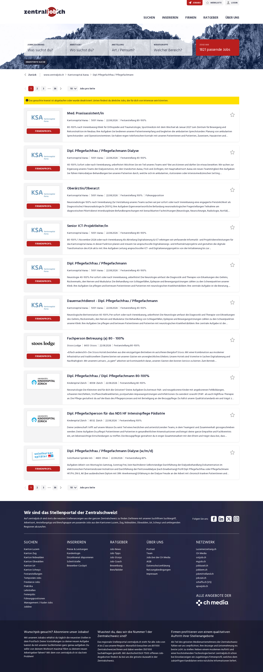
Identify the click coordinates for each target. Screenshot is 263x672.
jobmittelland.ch (205, 574)
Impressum (152, 574)
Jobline (28, 607)
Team (149, 553)
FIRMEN (190, 17)
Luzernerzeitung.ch (206, 549)
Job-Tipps (115, 553)
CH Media (201, 553)
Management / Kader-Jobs (38, 603)
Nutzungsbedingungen (159, 570)
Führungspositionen (34, 598)
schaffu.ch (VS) (203, 582)
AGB (149, 561)
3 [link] (43, 89)
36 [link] (55, 89)
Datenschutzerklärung (158, 566)
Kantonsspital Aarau (78, 74)
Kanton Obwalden (33, 561)
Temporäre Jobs (32, 578)
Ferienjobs (29, 594)
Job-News (115, 549)
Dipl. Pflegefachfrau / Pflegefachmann (113, 74)
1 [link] (30, 89)
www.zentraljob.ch (54, 74)
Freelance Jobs (32, 582)
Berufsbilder (116, 570)
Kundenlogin (73, 553)
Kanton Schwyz (32, 570)
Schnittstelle (74, 561)
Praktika (28, 586)
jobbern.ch (201, 570)
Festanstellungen (33, 574)
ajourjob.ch (202, 586)
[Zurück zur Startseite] (212, 605)
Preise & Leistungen (77, 549)
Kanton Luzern (31, 549)
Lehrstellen (30, 590)
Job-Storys (116, 557)
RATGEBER (210, 17)
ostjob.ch (201, 557)
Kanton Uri (29, 566)
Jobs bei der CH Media (158, 557)
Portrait (151, 549)
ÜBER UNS (232, 17)
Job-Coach (116, 561)
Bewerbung (116, 566)
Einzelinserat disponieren (80, 557)
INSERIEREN (170, 17)
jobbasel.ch (202, 566)
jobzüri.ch (201, 578)
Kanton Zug (30, 553)
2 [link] (37, 89)
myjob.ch (201, 561)
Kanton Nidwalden (34, 557)
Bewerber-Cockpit (77, 566)
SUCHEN (149, 17)
